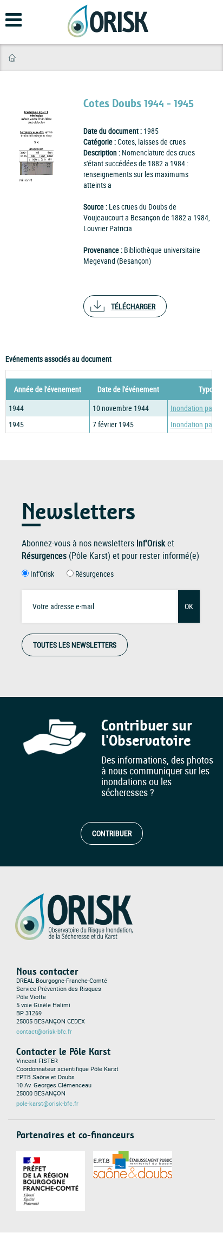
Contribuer (112, 833)
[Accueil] (107, 20)
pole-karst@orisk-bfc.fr (47, 1103)
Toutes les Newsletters (74, 645)
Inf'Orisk (42, 574)
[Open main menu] (6, 24)
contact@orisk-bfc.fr (44, 1031)
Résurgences (94, 574)
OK (189, 606)
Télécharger (133, 306)
